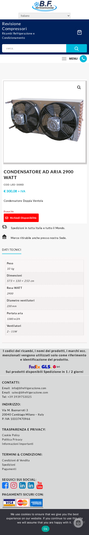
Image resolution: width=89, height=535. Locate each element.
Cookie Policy (11, 435)
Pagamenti (9, 469)
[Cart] (79, 32)
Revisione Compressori (14, 26)
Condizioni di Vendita (16, 460)
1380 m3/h (13, 318)
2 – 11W (12, 331)
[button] (79, 87)
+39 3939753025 (20, 396)
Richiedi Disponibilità (23, 217)
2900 (10, 293)
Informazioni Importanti (17, 443)
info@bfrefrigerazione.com (29, 388)
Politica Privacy (12, 439)
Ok (45, 528)
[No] (84, 522)
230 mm (12, 306)
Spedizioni (8, 464)
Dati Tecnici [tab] (11, 249)
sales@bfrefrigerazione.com (30, 392)
